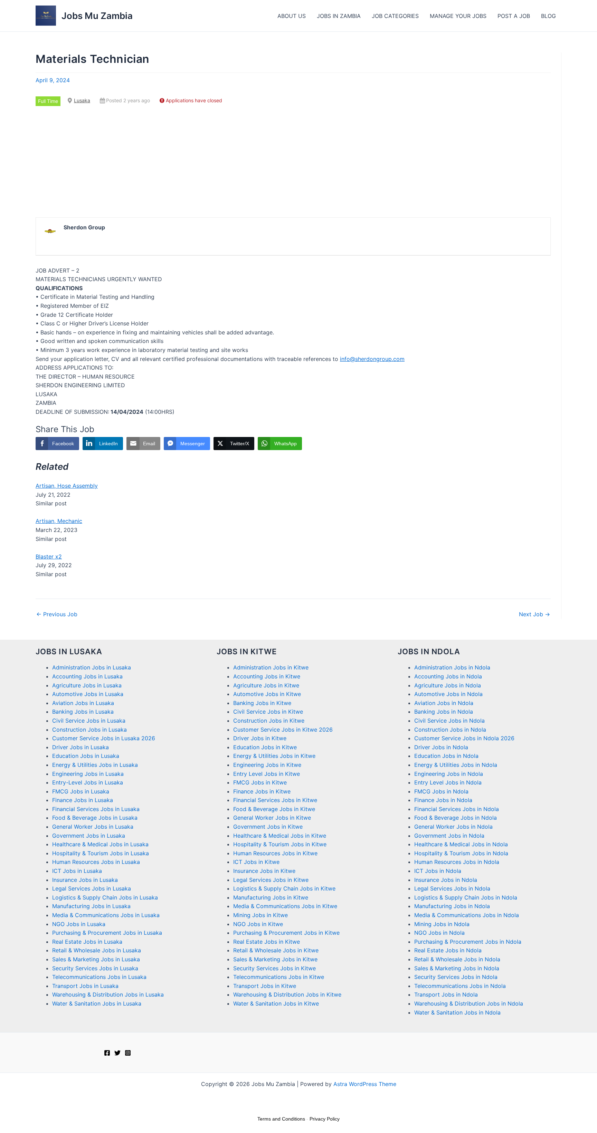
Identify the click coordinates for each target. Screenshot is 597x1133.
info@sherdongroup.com (372, 358)
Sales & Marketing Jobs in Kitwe (275, 959)
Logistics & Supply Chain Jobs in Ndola (465, 897)
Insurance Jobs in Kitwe (264, 870)
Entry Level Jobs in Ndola (448, 782)
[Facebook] (107, 1053)
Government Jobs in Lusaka (88, 835)
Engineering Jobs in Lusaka (88, 773)
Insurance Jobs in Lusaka (85, 879)
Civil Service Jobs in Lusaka (88, 720)
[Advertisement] (293, 161)
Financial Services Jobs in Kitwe (275, 800)
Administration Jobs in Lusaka (91, 667)
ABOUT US (291, 15)
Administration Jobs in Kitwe (271, 667)
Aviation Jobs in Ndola (443, 702)
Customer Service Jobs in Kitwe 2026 (283, 729)
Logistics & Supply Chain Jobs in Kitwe (284, 888)
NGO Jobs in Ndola (439, 932)
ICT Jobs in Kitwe (256, 861)
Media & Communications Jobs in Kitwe (285, 906)
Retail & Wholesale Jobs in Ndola (457, 959)
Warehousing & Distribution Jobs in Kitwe (287, 994)
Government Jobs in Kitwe (268, 826)
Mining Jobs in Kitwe (260, 915)
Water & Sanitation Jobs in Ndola (457, 1012)
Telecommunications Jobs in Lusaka (99, 976)
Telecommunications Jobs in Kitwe (278, 976)
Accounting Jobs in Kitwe (266, 676)
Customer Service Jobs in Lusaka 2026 (103, 738)
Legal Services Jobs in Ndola (452, 888)
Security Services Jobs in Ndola (456, 976)
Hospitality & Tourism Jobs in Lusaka (100, 853)
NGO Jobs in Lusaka (78, 924)
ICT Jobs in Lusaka (77, 870)
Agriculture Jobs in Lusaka (87, 685)
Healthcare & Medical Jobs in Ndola (461, 844)
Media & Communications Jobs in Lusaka (106, 915)
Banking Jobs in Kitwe (262, 702)
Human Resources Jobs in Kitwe (275, 853)
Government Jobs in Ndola (449, 835)
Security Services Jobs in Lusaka (95, 968)
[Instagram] (128, 1053)
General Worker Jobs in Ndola (453, 826)
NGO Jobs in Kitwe (258, 924)
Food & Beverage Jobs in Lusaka (95, 817)
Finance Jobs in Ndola (443, 800)
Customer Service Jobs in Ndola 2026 (464, 738)
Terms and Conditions (281, 1119)
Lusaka (82, 100)
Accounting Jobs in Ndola (448, 676)
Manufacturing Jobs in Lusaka (91, 906)
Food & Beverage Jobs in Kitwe (274, 809)
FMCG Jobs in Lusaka (80, 791)
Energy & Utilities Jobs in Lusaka (95, 764)
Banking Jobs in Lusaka (83, 711)
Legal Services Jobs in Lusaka (91, 888)
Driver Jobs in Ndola (441, 747)
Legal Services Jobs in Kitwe (271, 879)
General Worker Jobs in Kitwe (272, 817)
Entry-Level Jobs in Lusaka (87, 782)
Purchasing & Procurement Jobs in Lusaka (107, 932)
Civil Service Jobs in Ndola (449, 720)
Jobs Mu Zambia (97, 15)
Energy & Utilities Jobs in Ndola (455, 764)
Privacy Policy (325, 1119)
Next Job (534, 614)
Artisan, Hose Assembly (67, 485)
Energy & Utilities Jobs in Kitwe (274, 755)
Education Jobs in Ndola (446, 755)
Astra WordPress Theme (364, 1083)
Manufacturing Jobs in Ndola (452, 906)
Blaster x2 (49, 556)
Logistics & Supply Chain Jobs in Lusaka (105, 897)
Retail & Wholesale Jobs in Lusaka (96, 950)
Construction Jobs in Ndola (450, 729)
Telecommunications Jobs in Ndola (460, 985)
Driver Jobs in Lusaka (80, 747)
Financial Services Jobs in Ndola (456, 809)
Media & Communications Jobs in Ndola (466, 915)
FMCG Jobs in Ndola (441, 791)
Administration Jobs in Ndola (452, 667)
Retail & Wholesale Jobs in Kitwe (276, 950)
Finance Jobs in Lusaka (82, 800)
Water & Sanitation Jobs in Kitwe (276, 1003)
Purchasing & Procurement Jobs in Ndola (467, 941)
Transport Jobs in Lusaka (85, 985)
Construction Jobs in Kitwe (268, 720)
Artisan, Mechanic (59, 520)
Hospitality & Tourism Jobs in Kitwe (279, 844)
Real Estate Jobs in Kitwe (266, 941)
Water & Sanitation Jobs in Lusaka (96, 1003)
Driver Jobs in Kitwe (259, 738)
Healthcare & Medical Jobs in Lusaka (100, 844)
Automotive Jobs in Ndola (448, 694)
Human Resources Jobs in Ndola (456, 861)
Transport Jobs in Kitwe (264, 985)
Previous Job (56, 614)
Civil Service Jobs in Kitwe (268, 711)
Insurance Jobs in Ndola (445, 879)
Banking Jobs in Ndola (443, 711)
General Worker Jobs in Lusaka (92, 826)
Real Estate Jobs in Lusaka (87, 941)
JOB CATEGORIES (395, 15)
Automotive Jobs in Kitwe (267, 694)
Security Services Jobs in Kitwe (274, 968)
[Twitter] (117, 1053)
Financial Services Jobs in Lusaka (96, 809)
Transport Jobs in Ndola (446, 994)
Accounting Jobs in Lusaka (87, 676)
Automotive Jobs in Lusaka (87, 694)
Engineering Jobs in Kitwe (267, 764)
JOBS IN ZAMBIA (339, 15)
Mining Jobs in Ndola (442, 924)
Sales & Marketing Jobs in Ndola (456, 968)
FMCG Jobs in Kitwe (260, 782)
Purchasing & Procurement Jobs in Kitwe (286, 932)
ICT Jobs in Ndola (437, 870)
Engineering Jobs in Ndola (448, 773)
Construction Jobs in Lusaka (89, 729)
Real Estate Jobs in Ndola (448, 950)
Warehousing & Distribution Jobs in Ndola (468, 1003)
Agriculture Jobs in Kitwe (266, 685)
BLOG (548, 15)
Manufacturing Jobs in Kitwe (270, 897)
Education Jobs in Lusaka (85, 755)
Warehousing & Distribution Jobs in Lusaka (108, 994)
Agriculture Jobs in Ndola (447, 685)
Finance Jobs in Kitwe (262, 791)
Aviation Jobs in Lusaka (83, 702)
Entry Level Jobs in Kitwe (266, 773)
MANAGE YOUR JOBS (458, 15)
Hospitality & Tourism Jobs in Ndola (461, 853)
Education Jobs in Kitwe (265, 747)
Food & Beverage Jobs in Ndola (455, 817)
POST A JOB (514, 15)
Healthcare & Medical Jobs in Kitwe (279, 835)
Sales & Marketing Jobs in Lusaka (96, 959)
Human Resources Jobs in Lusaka (96, 861)
